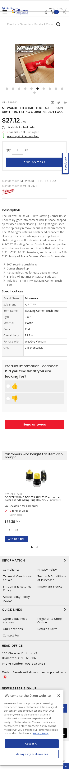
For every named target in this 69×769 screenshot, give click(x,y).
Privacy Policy (47, 569)
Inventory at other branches (23, 136)
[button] (7, 88)
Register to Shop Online (49, 620)
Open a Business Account (15, 620)
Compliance (11, 569)
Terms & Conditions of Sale (17, 578)
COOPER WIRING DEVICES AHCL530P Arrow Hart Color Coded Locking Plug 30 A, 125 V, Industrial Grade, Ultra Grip (33, 499)
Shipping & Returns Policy (17, 588)
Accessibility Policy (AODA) (16, 598)
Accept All (32, 743)
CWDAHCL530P (14, 494)
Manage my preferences (32, 754)
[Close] (58, 695)
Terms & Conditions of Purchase (51, 578)
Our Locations (13, 629)
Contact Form (12, 635)
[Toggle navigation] (5, 12)
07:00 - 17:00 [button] (56, 8)
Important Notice (49, 586)
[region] (31, 728)
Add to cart (35, 162)
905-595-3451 (35, 663)
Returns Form (47, 629)
